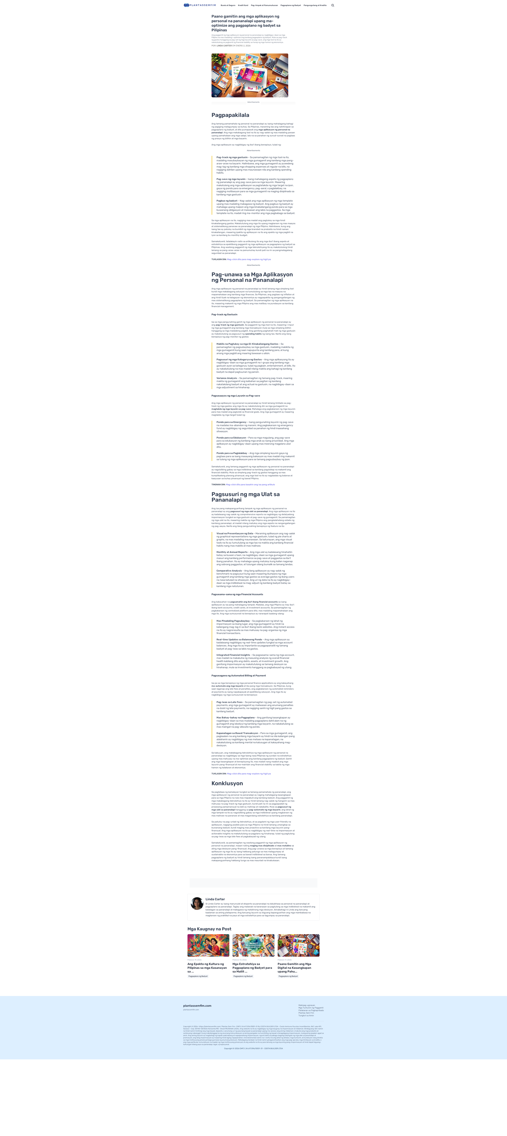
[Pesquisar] (333, 5)
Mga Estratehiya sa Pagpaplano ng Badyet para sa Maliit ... (252, 967)
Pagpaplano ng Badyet (291, 5)
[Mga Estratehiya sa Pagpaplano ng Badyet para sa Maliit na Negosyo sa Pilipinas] (253, 956)
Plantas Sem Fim (306, 1013)
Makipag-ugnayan (307, 1005)
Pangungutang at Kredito (315, 5)
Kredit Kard (243, 5)
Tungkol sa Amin (306, 1015)
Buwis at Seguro (228, 5)
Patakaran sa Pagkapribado (311, 1010)
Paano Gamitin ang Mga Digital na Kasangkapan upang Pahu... (294, 967)
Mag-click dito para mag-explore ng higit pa (249, 259)
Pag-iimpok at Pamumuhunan (264, 5)
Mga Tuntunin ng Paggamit (311, 1008)
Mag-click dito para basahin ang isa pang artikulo (250, 484)
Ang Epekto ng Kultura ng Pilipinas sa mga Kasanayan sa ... (207, 967)
